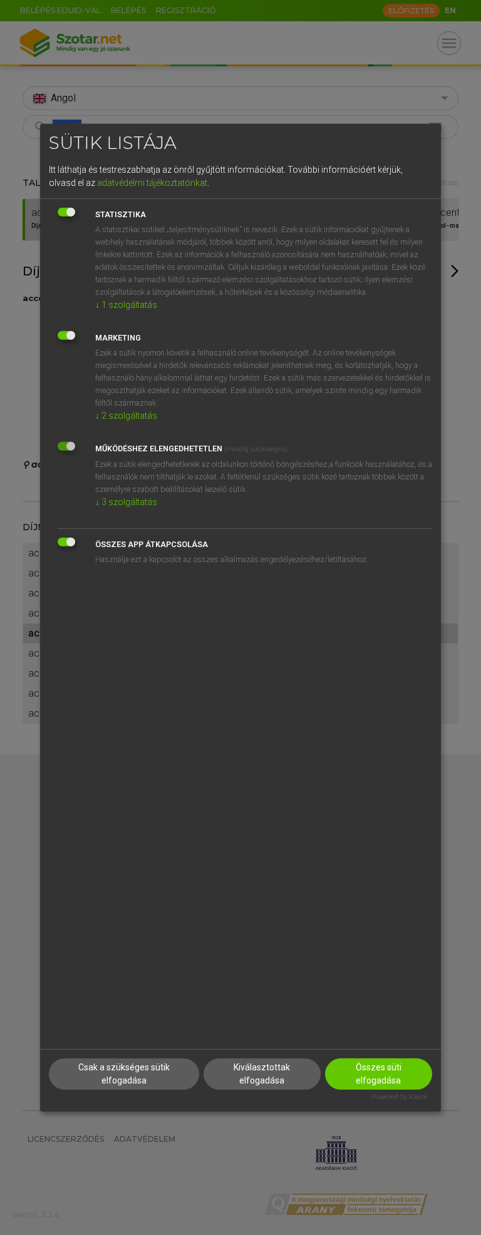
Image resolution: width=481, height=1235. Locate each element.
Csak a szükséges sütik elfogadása (124, 1073)
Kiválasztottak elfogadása (262, 1073)
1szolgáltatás (126, 305)
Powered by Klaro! (399, 1097)
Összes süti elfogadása (378, 1073)
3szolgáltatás (126, 502)
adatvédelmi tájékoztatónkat (152, 183)
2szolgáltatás (126, 416)
